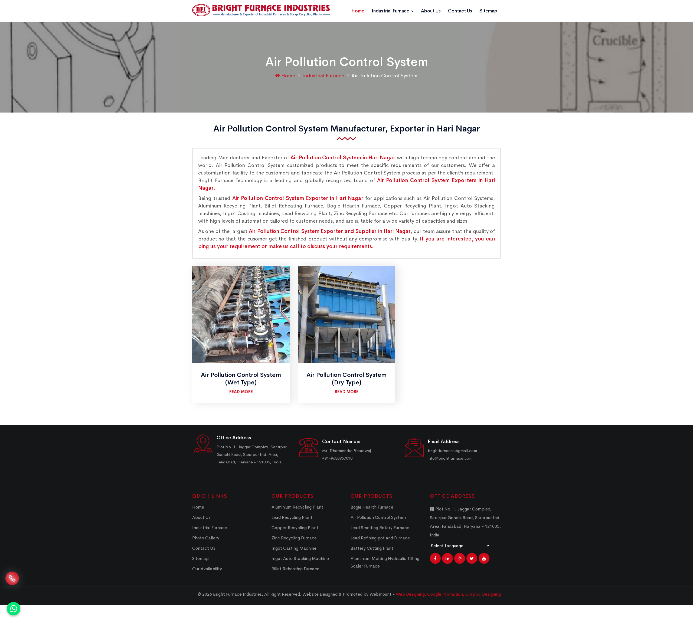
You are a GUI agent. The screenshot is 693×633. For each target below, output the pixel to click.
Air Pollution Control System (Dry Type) (346, 379)
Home (357, 11)
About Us (431, 11)
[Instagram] (459, 558)
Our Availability (207, 569)
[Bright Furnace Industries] (261, 10)
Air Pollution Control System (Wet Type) (241, 379)
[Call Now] (12, 585)
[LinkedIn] (447, 558)
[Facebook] (435, 558)
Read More (241, 391)
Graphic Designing (483, 594)
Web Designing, (411, 594)
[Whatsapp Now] (13, 608)
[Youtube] (484, 558)
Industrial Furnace (391, 11)
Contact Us (460, 11)
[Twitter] (471, 558)
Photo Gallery (205, 538)
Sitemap (488, 11)
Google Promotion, (446, 594)
